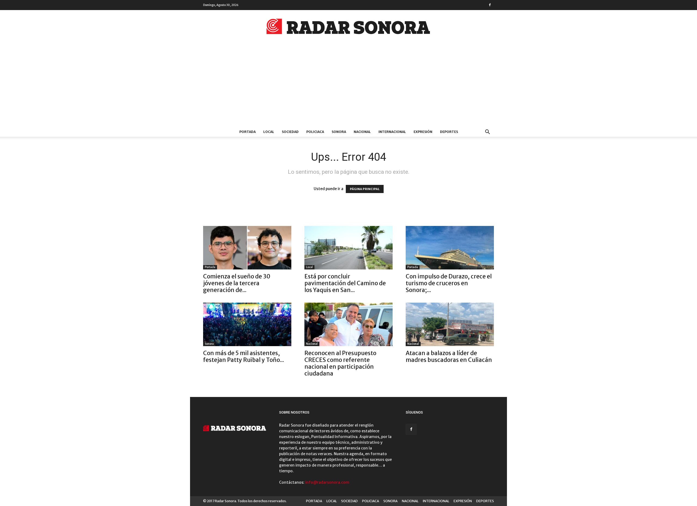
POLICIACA (315, 132)
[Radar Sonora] (348, 28)
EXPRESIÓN (423, 132)
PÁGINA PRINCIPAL (365, 189)
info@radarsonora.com (327, 482)
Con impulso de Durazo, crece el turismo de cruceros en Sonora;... (449, 283)
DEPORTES (449, 132)
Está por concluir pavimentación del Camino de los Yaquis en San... (345, 283)
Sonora (209, 344)
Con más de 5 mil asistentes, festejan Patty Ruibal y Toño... (243, 356)
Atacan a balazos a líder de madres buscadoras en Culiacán (449, 356)
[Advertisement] (348, 86)
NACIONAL (362, 132)
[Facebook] (490, 5)
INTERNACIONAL (392, 132)
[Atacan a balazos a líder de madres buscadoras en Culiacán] (450, 324)
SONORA (339, 132)
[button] (487, 132)
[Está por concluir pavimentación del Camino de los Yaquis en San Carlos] (348, 247)
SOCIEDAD (290, 132)
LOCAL (268, 132)
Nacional (312, 344)
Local (309, 267)
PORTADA (247, 132)
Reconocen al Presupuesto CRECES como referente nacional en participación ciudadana (340, 363)
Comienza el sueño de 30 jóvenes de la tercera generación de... (236, 283)
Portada (210, 267)
